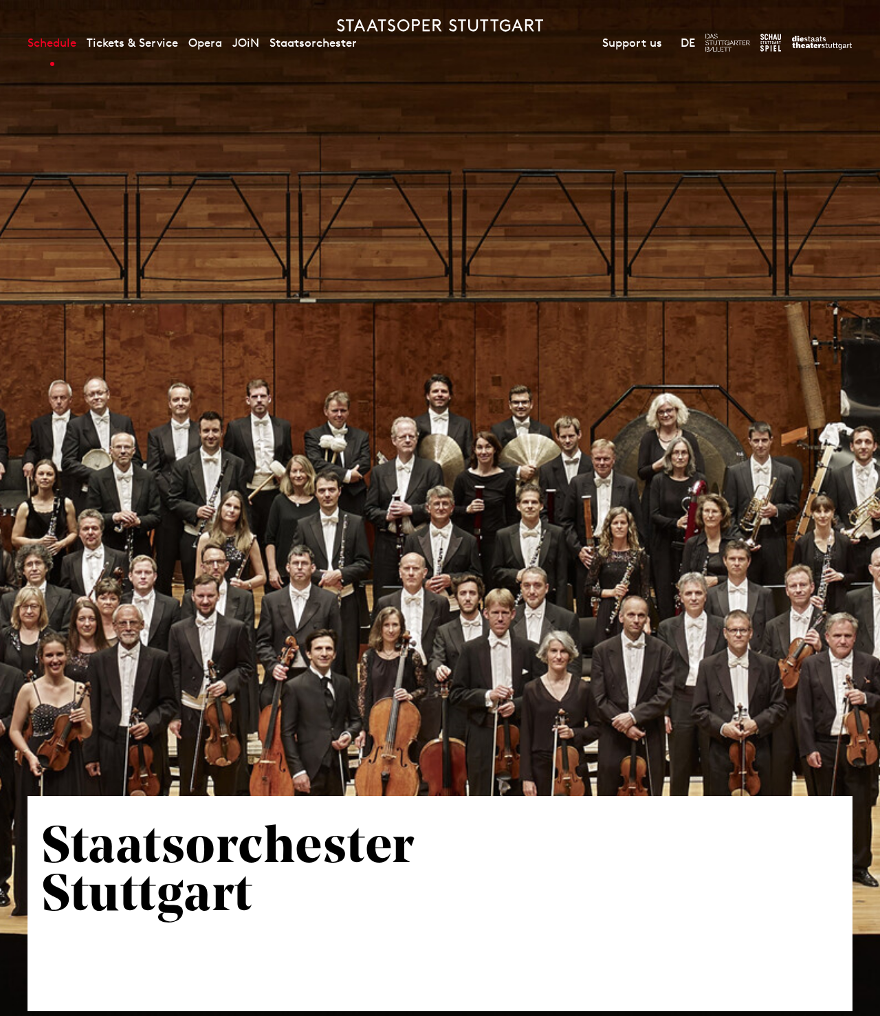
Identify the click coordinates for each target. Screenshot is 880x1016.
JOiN (245, 42)
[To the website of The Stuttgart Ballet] (727, 42)
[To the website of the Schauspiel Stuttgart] (770, 42)
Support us (632, 42)
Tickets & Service (132, 42)
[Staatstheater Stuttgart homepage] (440, 25)
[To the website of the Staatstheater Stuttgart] (821, 42)
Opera (205, 42)
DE (688, 42)
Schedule (52, 42)
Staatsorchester (313, 42)
